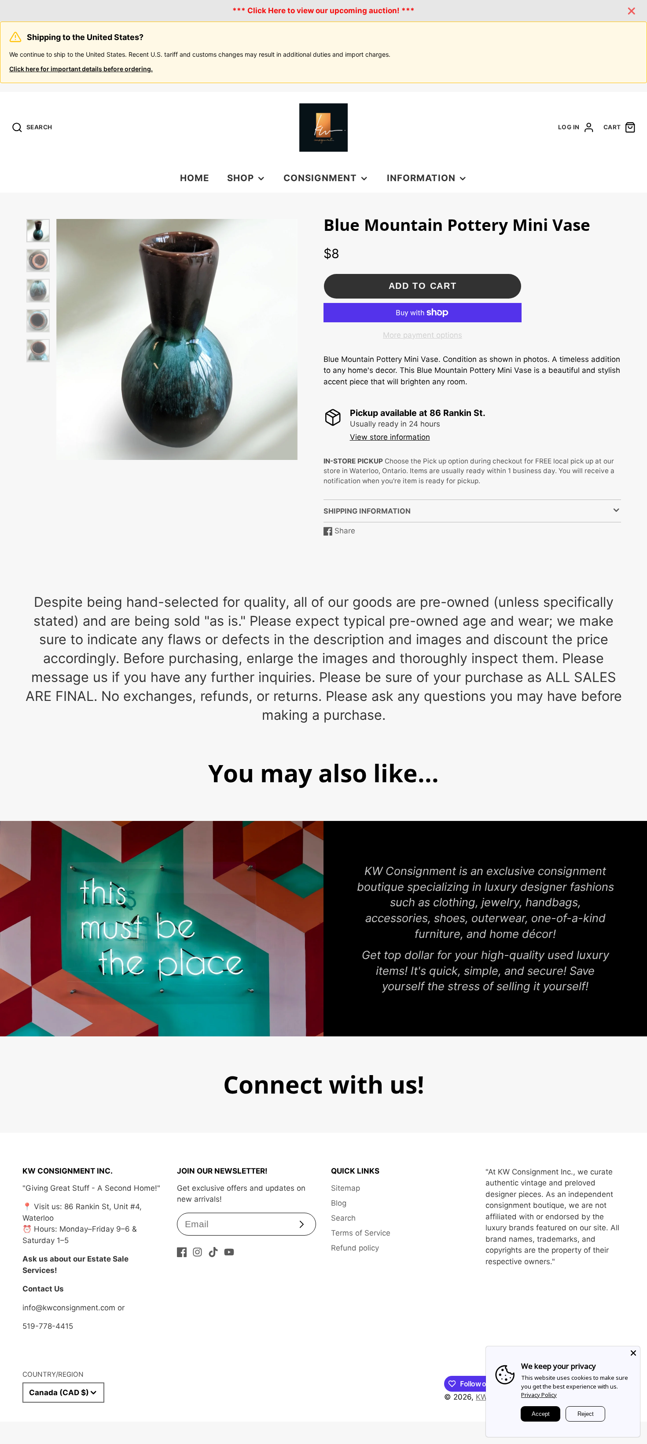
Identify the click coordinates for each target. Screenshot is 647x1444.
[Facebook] (182, 1252)
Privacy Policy (539, 1395)
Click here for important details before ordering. (81, 69)
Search (343, 1218)
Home (194, 177)
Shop (240, 177)
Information (421, 177)
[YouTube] (229, 1252)
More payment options (422, 335)
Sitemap (345, 1188)
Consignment (320, 177)
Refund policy (355, 1247)
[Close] (633, 1353)
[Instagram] (197, 1252)
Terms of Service (360, 1233)
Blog (338, 1203)
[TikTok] (213, 1252)
